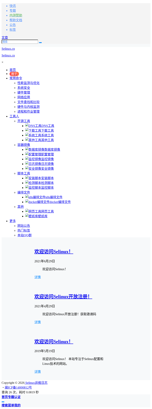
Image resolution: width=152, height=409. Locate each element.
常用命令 (16, 78)
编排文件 (23, 192)
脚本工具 (23, 173)
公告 (13, 25)
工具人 (14, 116)
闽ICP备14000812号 (18, 387)
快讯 (13, 6)
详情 (37, 277)
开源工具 (23, 121)
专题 (13, 10)
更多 (13, 221)
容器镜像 (23, 145)
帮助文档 (16, 20)
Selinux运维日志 (36, 382)
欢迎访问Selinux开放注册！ (63, 296)
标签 (13, 29)
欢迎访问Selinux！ (53, 251)
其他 (20, 206)
